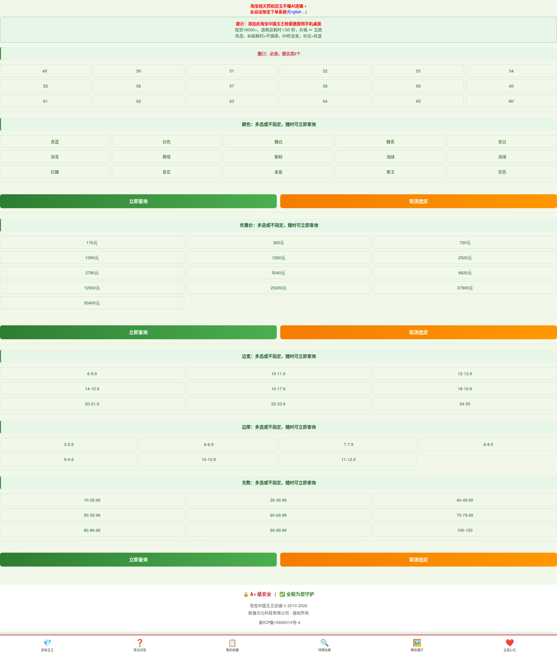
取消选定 (418, 201)
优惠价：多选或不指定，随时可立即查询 (279, 225)
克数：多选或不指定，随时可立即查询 (279, 482)
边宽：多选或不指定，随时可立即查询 (279, 356)
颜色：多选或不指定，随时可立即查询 (279, 124)
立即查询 (138, 201)
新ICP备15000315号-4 (279, 622)
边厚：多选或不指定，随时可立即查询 (279, 427)
